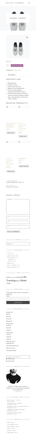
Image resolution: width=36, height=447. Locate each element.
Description (11, 74)
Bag (7, 314)
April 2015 (11, 428)
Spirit (10, 261)
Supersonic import (14, 403)
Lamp (7, 336)
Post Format (12, 265)
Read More (18, 391)
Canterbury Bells (15, 182)
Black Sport (12, 187)
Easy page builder (14, 412)
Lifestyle (19, 277)
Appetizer (9, 343)
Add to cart (17, 65)
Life (8, 253)
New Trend (11, 257)
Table (7, 339)
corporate (14, 277)
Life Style (11, 255)
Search (10, 360)
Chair (7, 334)
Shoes (19, 70)
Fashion (15, 70)
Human (10, 259)
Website (10, 225)
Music (18, 281)
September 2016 (13, 426)
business (8, 277)
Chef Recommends (11, 345)
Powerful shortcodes (16, 409)
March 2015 (11, 430)
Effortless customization (17, 406)
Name (9, 216)
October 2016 (12, 424)
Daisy (7, 325)
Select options (24, 166)
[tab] (11, 74)
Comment (11, 199)
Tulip (7, 330)
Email (7, 296)
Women (8, 321)
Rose (7, 327)
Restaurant (9, 341)
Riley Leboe (15, 3)
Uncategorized (10, 350)
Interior (8, 332)
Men (7, 316)
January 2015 (12, 432)
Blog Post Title (13, 400)
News (9, 263)
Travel (8, 283)
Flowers (8, 323)
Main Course (9, 348)
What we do (11, 267)
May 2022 (10, 422)
